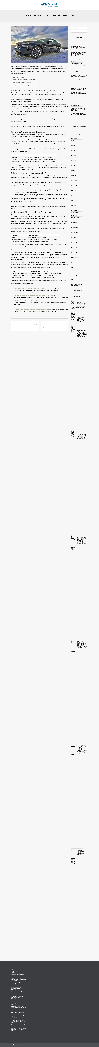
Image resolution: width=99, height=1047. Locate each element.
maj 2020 (73, 230)
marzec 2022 (74, 175)
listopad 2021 (74, 185)
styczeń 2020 (74, 240)
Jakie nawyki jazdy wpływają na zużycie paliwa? (22, 82)
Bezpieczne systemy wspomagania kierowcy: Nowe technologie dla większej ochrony (34, 295)
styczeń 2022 (74, 180)
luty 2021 (73, 207)
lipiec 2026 (73, 140)
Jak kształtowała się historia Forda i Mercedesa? (78, 98)
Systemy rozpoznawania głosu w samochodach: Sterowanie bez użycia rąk (18, 1029)
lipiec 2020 (73, 225)
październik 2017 (75, 254)
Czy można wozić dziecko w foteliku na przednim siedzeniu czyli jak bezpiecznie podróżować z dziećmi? (18, 970)
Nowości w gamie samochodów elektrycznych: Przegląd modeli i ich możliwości (18, 1016)
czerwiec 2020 (74, 227)
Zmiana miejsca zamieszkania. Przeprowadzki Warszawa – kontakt (81, 313)
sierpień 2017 (74, 259)
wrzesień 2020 (74, 220)
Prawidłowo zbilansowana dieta (81, 301)
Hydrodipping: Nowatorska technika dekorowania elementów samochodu (31, 300)
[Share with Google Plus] (50, 316)
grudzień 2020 (74, 212)
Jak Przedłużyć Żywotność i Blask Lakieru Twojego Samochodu (17, 997)
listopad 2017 (74, 252)
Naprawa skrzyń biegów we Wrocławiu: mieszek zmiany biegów (29, 288)
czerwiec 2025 (74, 148)
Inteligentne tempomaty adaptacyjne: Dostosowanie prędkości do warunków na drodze (17, 1034)
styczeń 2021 (74, 210)
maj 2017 (73, 267)
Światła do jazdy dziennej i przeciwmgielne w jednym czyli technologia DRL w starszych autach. (81, 327)
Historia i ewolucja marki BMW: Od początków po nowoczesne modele (81, 642)
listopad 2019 (74, 242)
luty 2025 (73, 150)
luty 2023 (73, 165)
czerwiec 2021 (74, 197)
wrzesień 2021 (74, 190)
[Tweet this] (48, 316)
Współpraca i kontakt (16, 1044)
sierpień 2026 (74, 138)
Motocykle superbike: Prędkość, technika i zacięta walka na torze (82, 431)
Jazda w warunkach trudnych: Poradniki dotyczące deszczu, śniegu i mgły (78, 109)
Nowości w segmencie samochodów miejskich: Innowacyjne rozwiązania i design (17, 1002)
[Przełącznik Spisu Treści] (34, 78)
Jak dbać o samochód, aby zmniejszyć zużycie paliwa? (23, 84)
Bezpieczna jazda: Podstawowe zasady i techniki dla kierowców (81, 747)
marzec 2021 (74, 205)
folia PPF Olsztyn (75, 85)
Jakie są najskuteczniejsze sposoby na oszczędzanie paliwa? (24, 79)
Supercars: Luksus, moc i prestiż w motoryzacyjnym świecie (78, 89)
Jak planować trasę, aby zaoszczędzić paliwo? (22, 81)
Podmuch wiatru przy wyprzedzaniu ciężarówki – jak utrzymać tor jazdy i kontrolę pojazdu (78, 60)
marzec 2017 (74, 269)
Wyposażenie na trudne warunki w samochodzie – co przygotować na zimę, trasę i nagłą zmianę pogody (78, 54)
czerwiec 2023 (74, 163)
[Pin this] (52, 316)
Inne (72, 279)
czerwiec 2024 (74, 153)
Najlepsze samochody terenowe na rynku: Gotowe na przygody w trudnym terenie (18, 979)
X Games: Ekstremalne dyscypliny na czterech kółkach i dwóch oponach (30, 306)
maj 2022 (73, 170)
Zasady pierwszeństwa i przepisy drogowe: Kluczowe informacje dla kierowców (32, 309)
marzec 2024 (74, 155)
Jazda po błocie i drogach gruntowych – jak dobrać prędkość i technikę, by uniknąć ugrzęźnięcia (78, 42)
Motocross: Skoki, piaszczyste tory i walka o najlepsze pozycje (18, 975)
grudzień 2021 (74, 182)
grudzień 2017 (74, 249)
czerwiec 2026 (74, 143)
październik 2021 (75, 187)
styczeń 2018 (74, 247)
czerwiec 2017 (74, 264)
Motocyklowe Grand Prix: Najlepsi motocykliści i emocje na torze (18, 1007)
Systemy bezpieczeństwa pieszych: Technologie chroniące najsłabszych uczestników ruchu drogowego (79, 103)
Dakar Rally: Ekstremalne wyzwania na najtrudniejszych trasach (78, 93)
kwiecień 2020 (74, 232)
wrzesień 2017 (74, 257)
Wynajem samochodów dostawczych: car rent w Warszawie (16, 988)
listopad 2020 (74, 215)
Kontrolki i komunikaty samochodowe (76, 285)
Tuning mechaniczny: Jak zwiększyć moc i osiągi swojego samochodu (78, 114)
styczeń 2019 (74, 245)
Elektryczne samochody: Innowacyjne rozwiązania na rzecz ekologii (17, 983)
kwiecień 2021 (74, 202)
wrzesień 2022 (74, 168)
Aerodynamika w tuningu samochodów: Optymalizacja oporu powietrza (17, 1012)
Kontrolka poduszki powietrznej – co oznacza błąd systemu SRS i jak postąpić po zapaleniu (81, 853)
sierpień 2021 (74, 192)
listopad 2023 (74, 158)
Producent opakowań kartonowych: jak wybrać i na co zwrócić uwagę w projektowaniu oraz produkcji (78, 48)
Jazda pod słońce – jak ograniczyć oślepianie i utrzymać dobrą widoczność (78, 64)
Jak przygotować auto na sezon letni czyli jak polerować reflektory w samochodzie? (33, 292)
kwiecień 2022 (74, 172)
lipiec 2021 (73, 195)
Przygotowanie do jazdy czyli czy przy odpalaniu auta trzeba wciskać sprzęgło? (18, 1021)
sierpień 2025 (74, 145)
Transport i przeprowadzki (77, 290)
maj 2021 (73, 200)
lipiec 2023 (73, 160)
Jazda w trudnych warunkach (78, 281)
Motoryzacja (50, 13)
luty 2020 (73, 237)
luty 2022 (73, 177)
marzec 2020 (74, 235)
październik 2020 (75, 217)
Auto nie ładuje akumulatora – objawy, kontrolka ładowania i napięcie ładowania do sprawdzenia (81, 538)
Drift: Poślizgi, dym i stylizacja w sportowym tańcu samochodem (79, 76)
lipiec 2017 (73, 262)
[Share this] (46, 316)
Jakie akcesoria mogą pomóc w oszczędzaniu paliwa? (23, 85)
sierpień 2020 (74, 222)
